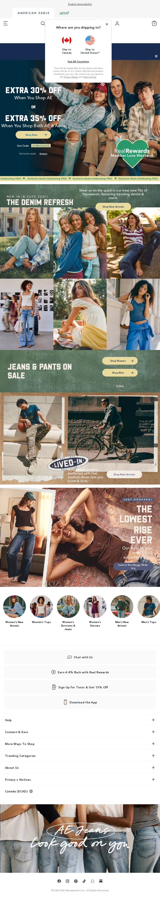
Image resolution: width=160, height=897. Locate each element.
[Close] (107, 24)
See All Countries (78, 61)
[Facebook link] (59, 881)
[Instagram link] (67, 881)
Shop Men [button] (118, 372)
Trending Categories (20, 756)
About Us (12, 767)
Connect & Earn (16, 732)
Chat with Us (83, 657)
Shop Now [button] (31, 134)
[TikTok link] (84, 881)
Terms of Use (89, 76)
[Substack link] (100, 881)
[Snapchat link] (92, 881)
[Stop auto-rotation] (156, 56)
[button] (67, 44)
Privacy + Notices (18, 779)
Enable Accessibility (80, 4)
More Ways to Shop (20, 744)
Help (8, 720)
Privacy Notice (71, 76)
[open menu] (5, 23)
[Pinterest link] (76, 881)
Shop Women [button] (118, 360)
